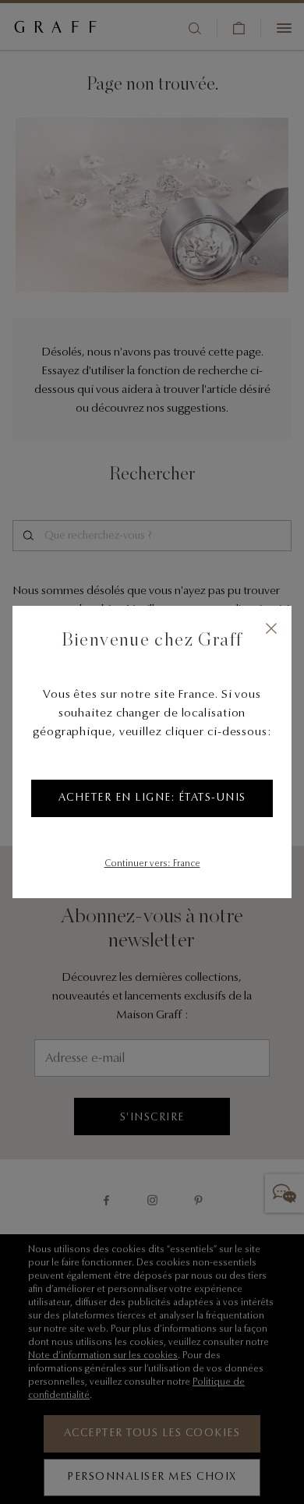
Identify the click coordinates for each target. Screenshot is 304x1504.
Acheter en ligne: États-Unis (152, 798)
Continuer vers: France (152, 864)
